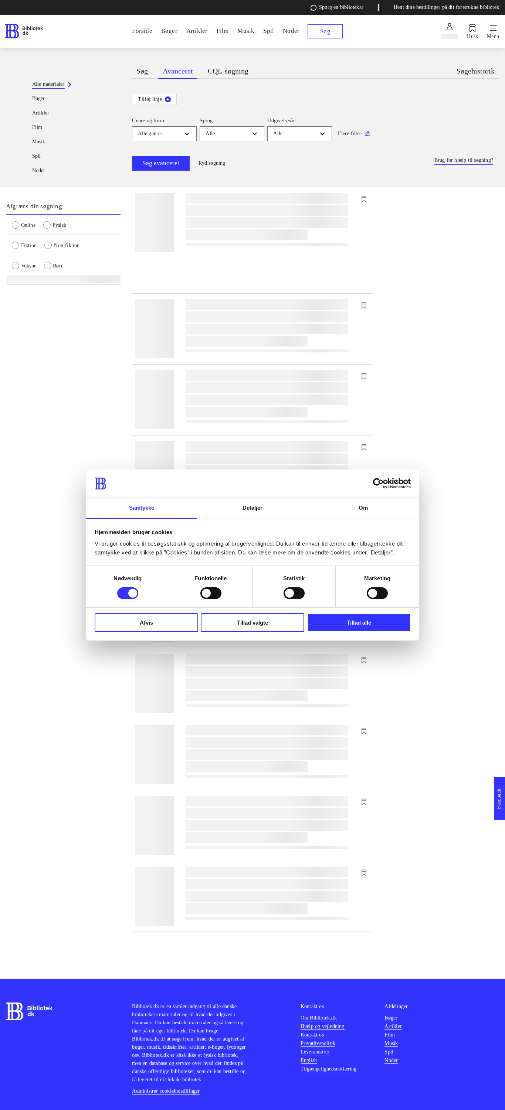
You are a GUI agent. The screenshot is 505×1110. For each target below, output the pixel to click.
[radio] (27, 225)
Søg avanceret (160, 163)
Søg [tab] (142, 71)
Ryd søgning (212, 163)
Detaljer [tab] (253, 508)
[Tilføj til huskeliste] (363, 199)
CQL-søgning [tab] (228, 71)
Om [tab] (363, 508)
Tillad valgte (252, 622)
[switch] (210, 593)
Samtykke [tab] (142, 508)
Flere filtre (349, 133)
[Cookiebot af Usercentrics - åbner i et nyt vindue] (378, 483)
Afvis (146, 622)
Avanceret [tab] (178, 71)
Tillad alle (359, 622)
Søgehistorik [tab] (476, 71)
